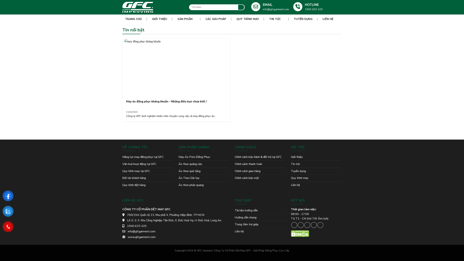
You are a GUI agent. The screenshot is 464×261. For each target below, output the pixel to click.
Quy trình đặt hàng (134, 185)
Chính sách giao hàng (247, 171)
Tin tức (275, 19)
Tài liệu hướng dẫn (246, 210)
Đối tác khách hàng (134, 178)
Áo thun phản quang (191, 185)
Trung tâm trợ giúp (246, 224)
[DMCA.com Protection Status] (300, 233)
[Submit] (241, 7)
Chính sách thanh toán (248, 164)
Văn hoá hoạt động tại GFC (139, 164)
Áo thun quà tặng (189, 171)
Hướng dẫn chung (245, 217)
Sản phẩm (184, 19)
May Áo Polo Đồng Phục (194, 157)
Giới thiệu (159, 19)
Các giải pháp (216, 19)
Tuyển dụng (303, 19)
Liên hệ (328, 19)
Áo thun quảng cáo (190, 164)
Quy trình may (248, 19)
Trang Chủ (133, 19)
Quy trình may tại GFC (136, 171)
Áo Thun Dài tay (189, 178)
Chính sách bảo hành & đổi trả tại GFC (258, 157)
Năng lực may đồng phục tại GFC (142, 157)
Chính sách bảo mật (247, 178)
